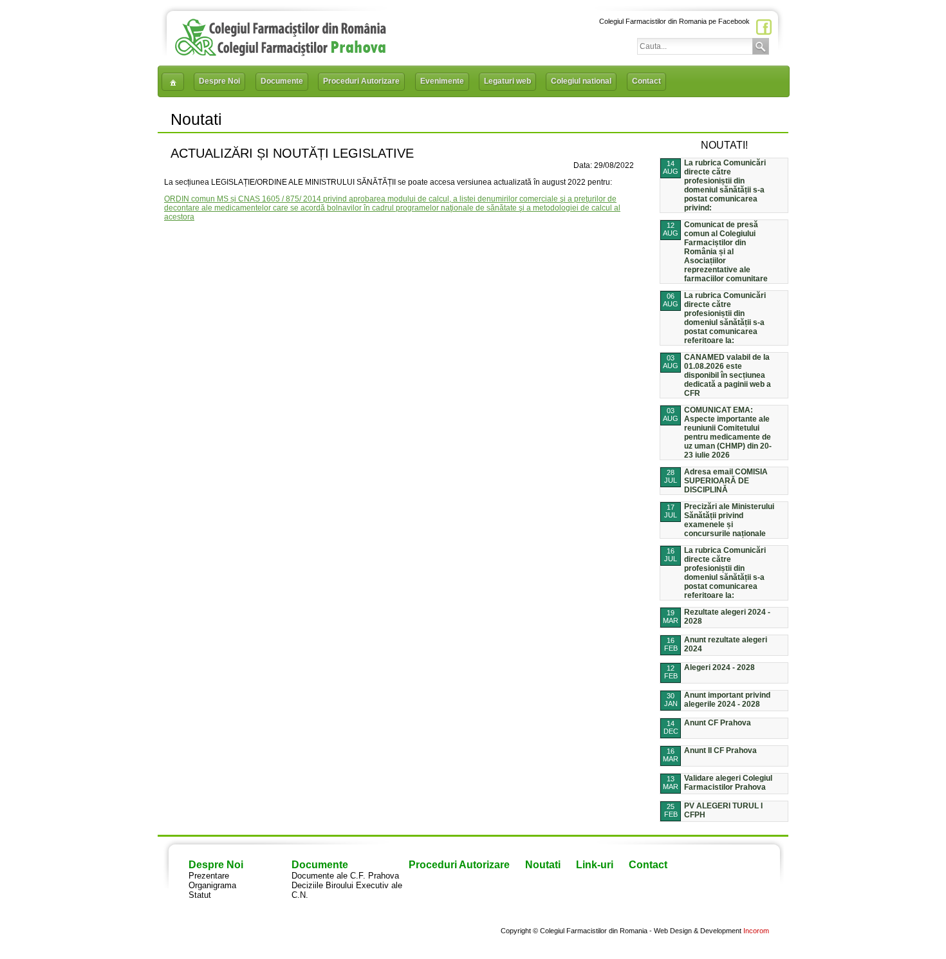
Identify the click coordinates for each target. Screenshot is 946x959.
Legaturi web (507, 81)
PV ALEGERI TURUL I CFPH (723, 810)
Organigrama (212, 885)
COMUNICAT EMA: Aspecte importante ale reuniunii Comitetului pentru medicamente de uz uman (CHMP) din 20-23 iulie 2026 (728, 432)
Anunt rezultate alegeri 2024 (725, 644)
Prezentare (209, 875)
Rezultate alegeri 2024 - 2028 (727, 617)
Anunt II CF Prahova (720, 750)
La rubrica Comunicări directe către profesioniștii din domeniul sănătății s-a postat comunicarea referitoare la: (725, 318)
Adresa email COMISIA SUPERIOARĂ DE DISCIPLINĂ (726, 480)
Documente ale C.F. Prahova (345, 875)
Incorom (756, 931)
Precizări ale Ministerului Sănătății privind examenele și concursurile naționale (729, 520)
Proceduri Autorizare (361, 81)
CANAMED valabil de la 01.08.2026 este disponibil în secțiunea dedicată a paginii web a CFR (727, 375)
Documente (282, 81)
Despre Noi (219, 81)
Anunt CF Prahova (717, 722)
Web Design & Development (697, 931)
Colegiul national (581, 81)
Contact (646, 81)
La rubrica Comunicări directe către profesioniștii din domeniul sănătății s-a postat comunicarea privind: (725, 185)
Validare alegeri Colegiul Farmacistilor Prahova (728, 783)
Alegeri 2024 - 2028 (719, 667)
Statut (200, 895)
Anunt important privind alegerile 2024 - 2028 (727, 700)
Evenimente (442, 81)
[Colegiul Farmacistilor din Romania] (280, 53)
